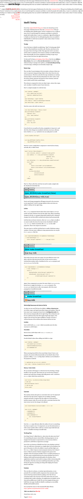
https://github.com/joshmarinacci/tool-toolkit (36, 488)
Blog (18, 12)
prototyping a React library (42, 59)
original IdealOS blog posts (36, 27)
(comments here (53, 0)
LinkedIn (8, 9)
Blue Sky (38, 491)
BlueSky (14, 9)
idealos (30, 497)
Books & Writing (15, 16)
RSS (18, 9)
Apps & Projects (16, 17)
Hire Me (18, 19)
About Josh (17, 14)
